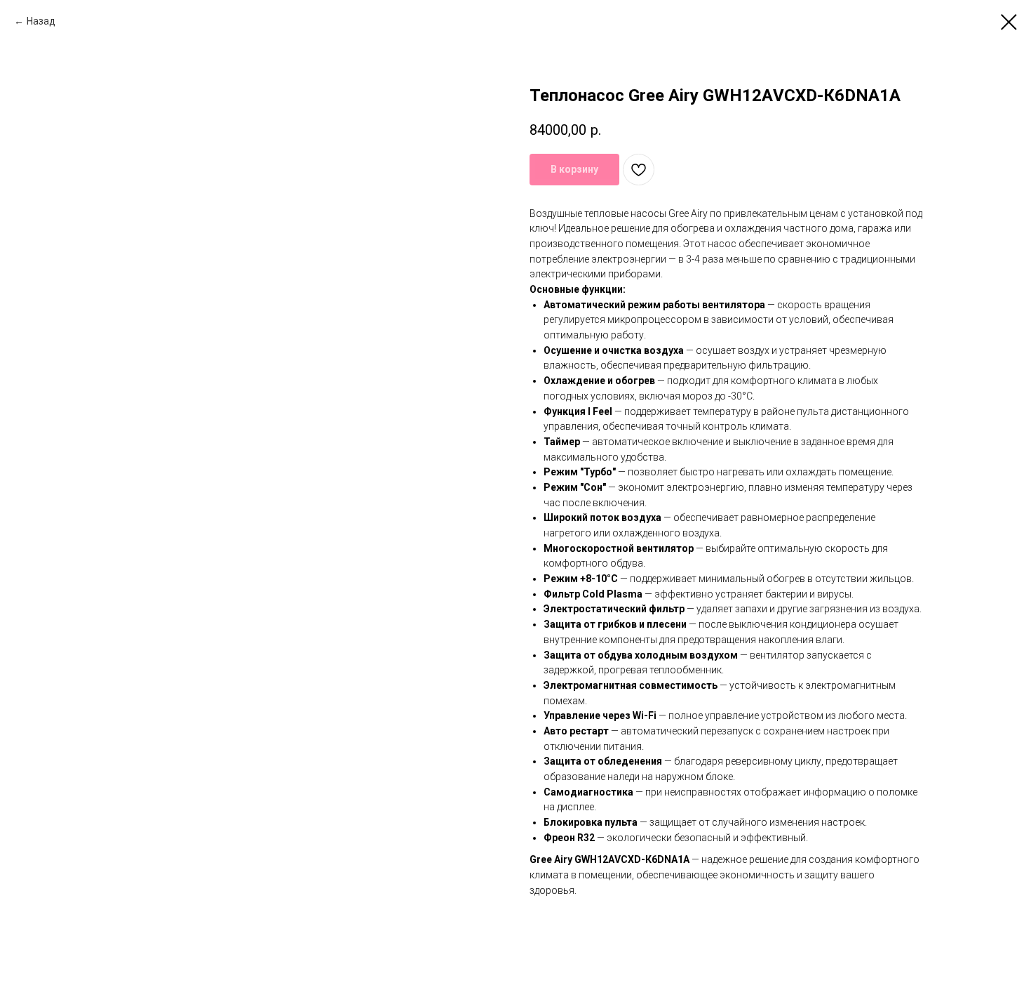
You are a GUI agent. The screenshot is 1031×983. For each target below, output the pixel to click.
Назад (41, 21)
